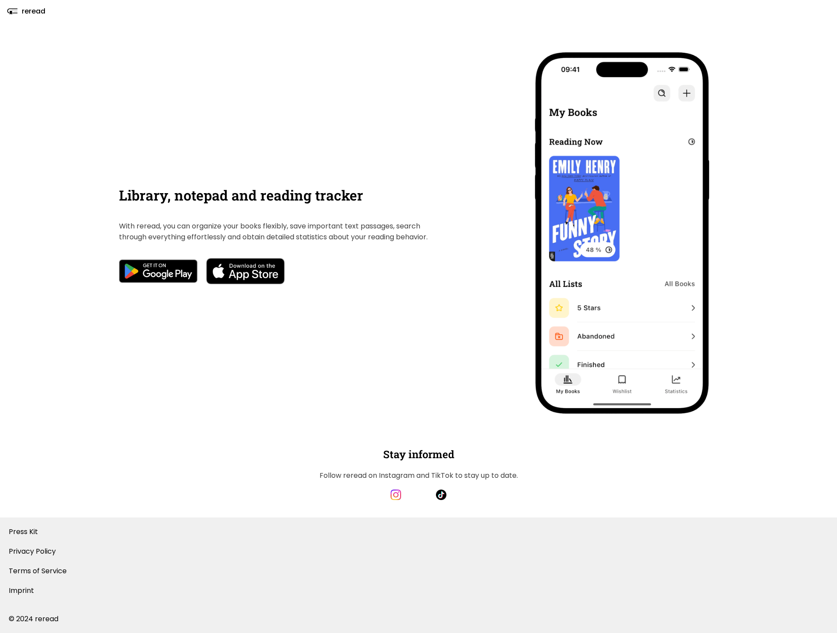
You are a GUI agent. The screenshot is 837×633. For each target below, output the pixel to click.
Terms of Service (38, 571)
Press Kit (23, 532)
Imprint (21, 590)
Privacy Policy (32, 551)
